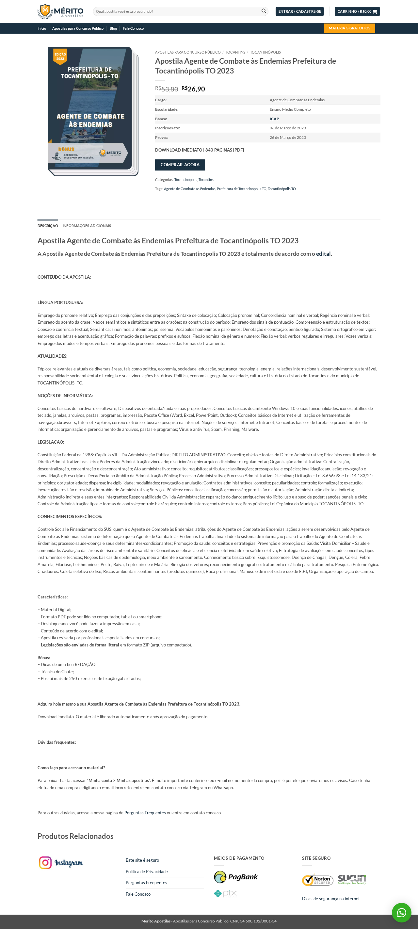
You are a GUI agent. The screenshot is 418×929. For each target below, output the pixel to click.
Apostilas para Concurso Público (78, 28)
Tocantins (235, 52)
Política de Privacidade (147, 871)
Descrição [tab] (48, 225)
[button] (300, 11)
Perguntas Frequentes (145, 812)
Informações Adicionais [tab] (87, 225)
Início (42, 28)
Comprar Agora (180, 164)
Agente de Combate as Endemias (190, 189)
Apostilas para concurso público (188, 52)
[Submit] (263, 11)
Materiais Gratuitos (349, 28)
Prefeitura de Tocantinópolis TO (241, 189)
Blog (113, 28)
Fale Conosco (133, 28)
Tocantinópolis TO (282, 189)
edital (323, 253)
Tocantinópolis (265, 52)
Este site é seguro (142, 860)
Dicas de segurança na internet (331, 898)
